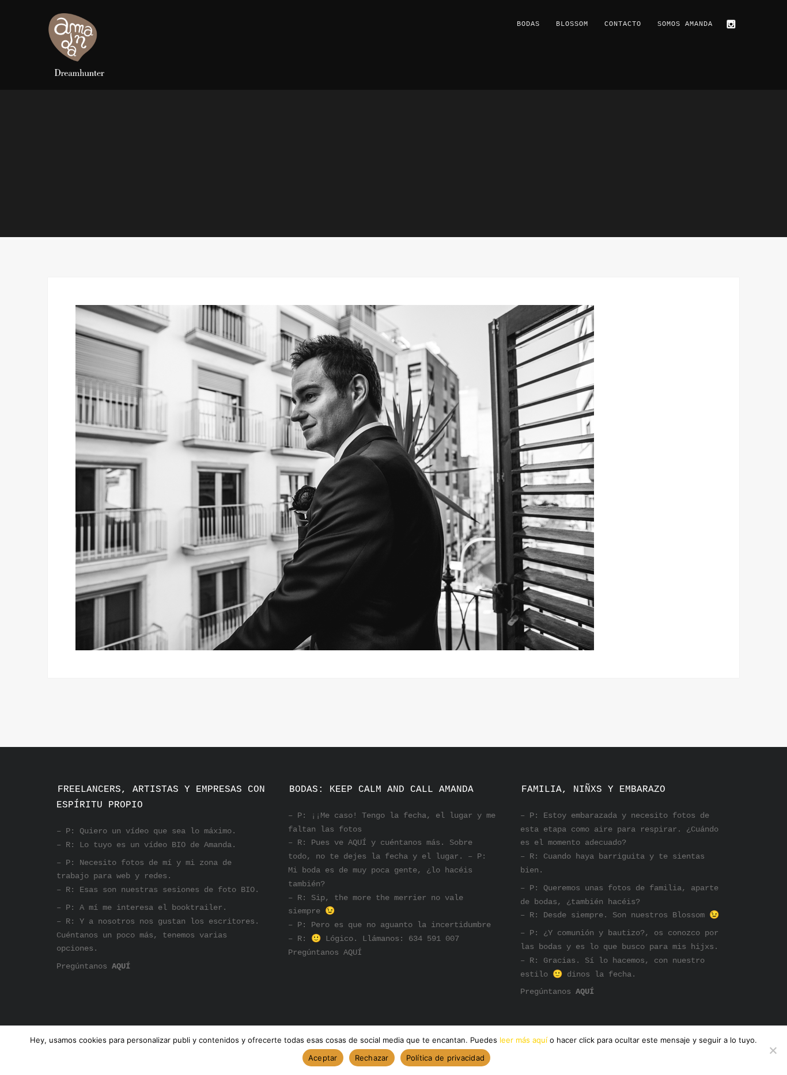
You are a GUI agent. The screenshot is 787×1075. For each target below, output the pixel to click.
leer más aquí (523, 1039)
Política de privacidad (445, 1057)
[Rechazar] (772, 1050)
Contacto (622, 24)
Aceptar (323, 1057)
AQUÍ (121, 966)
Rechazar (372, 1057)
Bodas (528, 24)
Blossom (572, 24)
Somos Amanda (685, 24)
